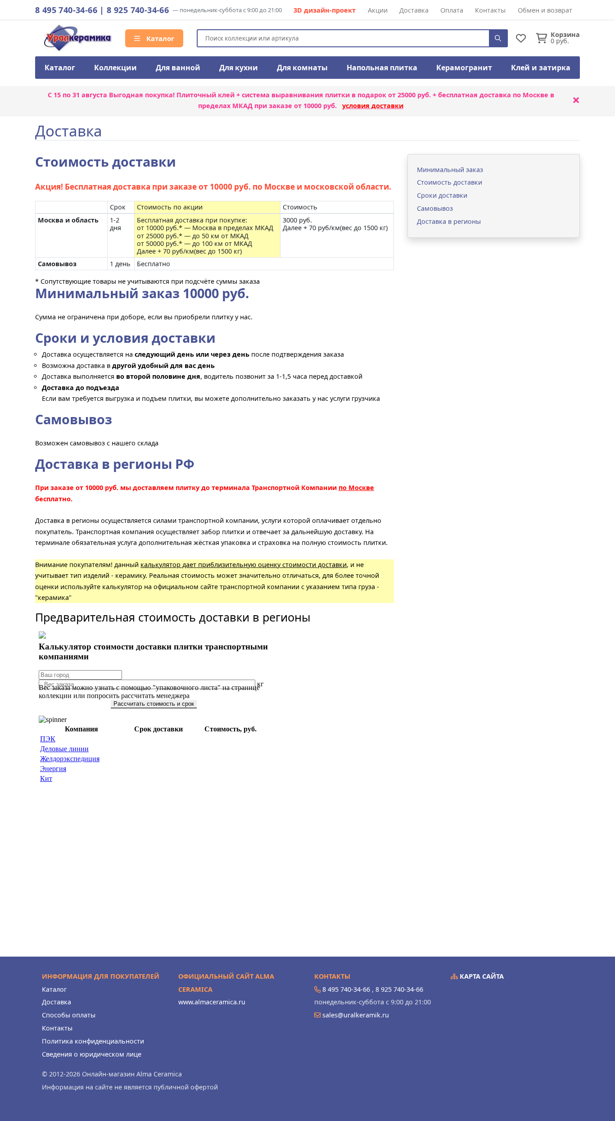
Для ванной (178, 68)
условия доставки (372, 105)
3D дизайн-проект (325, 10)
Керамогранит (464, 68)
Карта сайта (481, 976)
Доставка (414, 10)
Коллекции (115, 68)
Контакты (490, 10)
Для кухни (238, 68)
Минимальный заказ (450, 169)
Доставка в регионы (449, 221)
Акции (378, 10)
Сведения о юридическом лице (91, 1054)
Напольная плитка (382, 68)
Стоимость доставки (449, 182)
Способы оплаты (68, 1015)
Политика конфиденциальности (93, 1041)
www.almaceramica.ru (211, 1002)
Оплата (451, 10)
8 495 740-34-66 (66, 10)
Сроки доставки (442, 195)
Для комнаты (302, 68)
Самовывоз (435, 208)
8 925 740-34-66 (138, 10)
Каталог (159, 38)
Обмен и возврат (545, 10)
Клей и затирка (540, 68)
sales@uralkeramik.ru (355, 1015)
